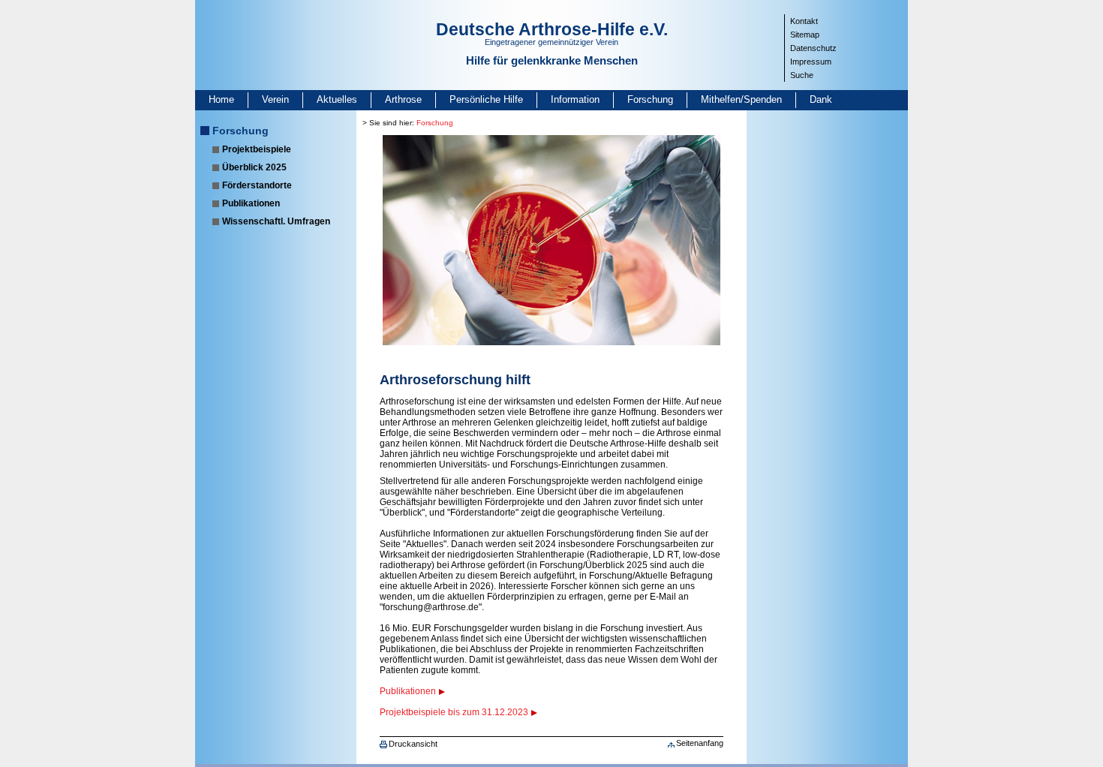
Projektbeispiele (256, 149)
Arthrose (403, 99)
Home (221, 99)
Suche (801, 75)
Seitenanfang (699, 742)
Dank (821, 99)
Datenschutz (813, 48)
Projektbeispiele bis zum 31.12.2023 (454, 712)
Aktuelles (337, 99)
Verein (275, 99)
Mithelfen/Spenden (741, 99)
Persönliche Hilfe (486, 99)
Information (575, 99)
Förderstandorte (257, 185)
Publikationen (251, 203)
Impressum (810, 61)
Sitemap (804, 34)
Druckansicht (413, 743)
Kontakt (804, 21)
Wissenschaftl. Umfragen (276, 221)
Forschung (650, 99)
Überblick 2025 (254, 167)
